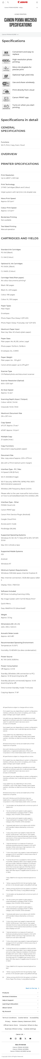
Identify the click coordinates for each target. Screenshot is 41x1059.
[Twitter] (25, 1038)
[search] (8, 2)
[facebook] (11, 1038)
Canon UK (19, 1034)
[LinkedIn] (20, 1038)
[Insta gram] (15, 1038)
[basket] (3, 2)
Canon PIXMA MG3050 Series (20, 1051)
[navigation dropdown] (37, 2)
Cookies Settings (30, 1029)
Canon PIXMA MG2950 (9, 34)
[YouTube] (30, 1038)
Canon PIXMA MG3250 (20, 1047)
